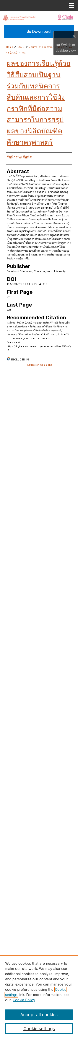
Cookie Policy (24, 1000)
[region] (39, 997)
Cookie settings (39, 1028)
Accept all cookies (39, 1014)
